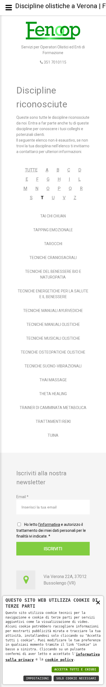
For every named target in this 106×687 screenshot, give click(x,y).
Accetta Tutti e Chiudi (75, 669)
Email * (22, 497)
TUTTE (31, 170)
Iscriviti (53, 548)
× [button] (98, 602)
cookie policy (59, 660)
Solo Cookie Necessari (76, 678)
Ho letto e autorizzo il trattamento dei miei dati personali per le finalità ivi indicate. (51, 530)
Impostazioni (37, 678)
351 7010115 (54, 62)
